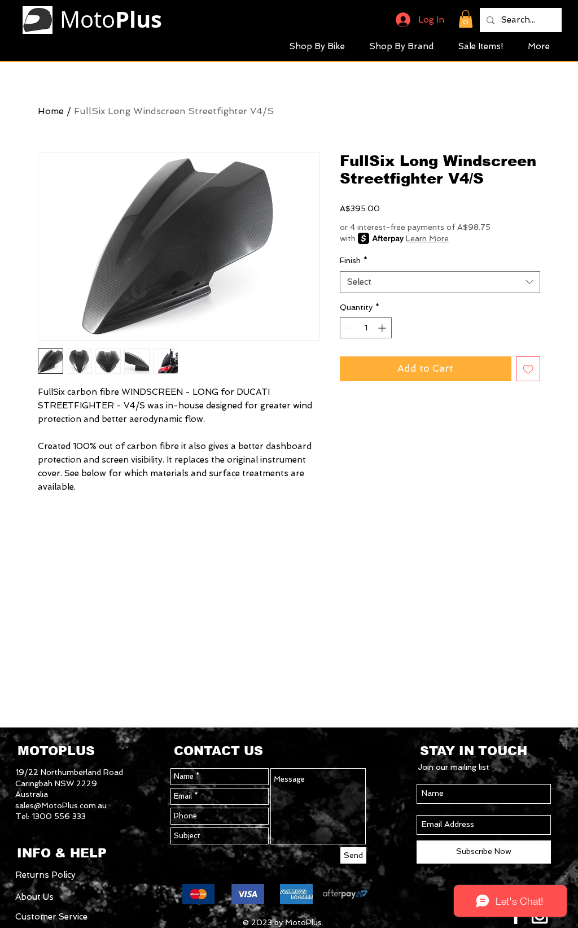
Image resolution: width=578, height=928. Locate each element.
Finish (353, 260)
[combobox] (440, 282)
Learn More (427, 238)
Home (51, 111)
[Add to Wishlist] (528, 368)
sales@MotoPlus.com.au (61, 805)
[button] (465, 19)
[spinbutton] (366, 328)
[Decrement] (348, 328)
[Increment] (383, 328)
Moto (111, 19)
